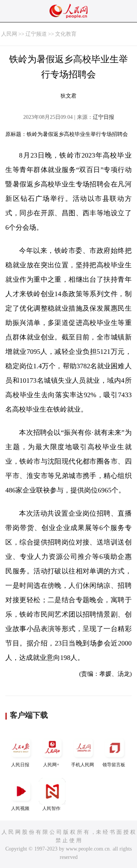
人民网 (9, 34)
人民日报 (20, 764)
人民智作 (51, 808)
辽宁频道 (36, 34)
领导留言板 (113, 764)
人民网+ (51, 764)
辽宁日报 (103, 117)
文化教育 (65, 34)
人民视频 (20, 808)
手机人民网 (82, 764)
